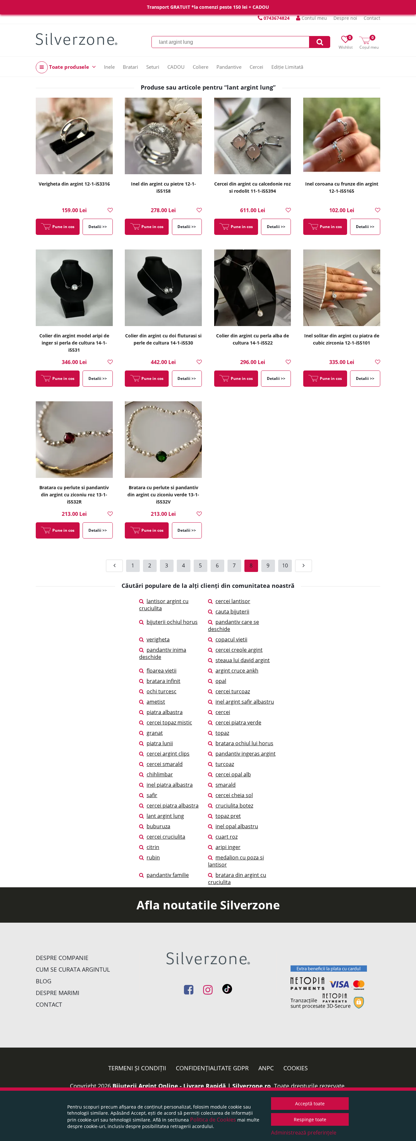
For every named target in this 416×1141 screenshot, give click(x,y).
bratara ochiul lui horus (244, 743)
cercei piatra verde (238, 722)
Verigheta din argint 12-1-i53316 (74, 184)
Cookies (295, 1068)
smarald (225, 784)
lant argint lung (165, 815)
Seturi (152, 67)
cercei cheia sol (234, 795)
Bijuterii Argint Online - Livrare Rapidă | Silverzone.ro (191, 1086)
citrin (153, 847)
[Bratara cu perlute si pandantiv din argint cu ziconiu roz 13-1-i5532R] (74, 440)
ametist (156, 701)
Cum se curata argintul (73, 969)
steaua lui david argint (242, 660)
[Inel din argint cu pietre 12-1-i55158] (163, 137)
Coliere (200, 67)
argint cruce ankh (236, 670)
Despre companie (62, 958)
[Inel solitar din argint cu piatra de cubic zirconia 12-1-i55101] (341, 288)
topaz (222, 732)
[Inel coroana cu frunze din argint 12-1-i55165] (341, 137)
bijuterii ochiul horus (172, 621)
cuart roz (226, 836)
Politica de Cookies (213, 1119)
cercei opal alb (233, 774)
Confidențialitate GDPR (212, 1068)
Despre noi (345, 18)
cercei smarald (165, 764)
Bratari (130, 67)
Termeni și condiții (137, 1068)
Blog (43, 981)
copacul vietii (231, 639)
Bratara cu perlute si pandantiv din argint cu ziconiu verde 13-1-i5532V (163, 494)
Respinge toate (310, 1119)
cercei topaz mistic (169, 722)
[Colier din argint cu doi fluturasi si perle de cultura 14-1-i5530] (163, 288)
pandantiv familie (168, 875)
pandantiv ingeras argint (245, 753)
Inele (109, 67)
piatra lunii (160, 743)
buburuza (158, 826)
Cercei (256, 67)
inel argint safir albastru (244, 701)
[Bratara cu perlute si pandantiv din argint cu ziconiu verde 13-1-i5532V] (163, 440)
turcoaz (224, 764)
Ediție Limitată (287, 67)
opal (220, 681)
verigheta (158, 639)
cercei (222, 712)
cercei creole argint (239, 649)
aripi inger (227, 847)
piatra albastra (165, 712)
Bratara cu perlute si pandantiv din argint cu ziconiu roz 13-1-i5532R (74, 494)
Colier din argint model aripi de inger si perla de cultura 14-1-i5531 (74, 343)
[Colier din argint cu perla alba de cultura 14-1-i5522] (252, 288)
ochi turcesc (161, 691)
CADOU (176, 67)
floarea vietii (161, 670)
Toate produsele (69, 67)
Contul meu (313, 18)
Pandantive (228, 67)
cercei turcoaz (232, 691)
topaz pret (228, 815)
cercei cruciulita (166, 836)
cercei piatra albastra (173, 805)
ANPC (266, 1068)
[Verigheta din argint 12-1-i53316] (74, 137)
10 (285, 565)
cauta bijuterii (232, 611)
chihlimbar (160, 774)
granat (155, 732)
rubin (153, 857)
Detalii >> (97, 226)
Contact (372, 18)
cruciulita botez (234, 805)
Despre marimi (57, 993)
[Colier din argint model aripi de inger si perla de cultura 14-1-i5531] (74, 288)
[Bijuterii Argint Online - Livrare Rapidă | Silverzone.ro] (76, 39)
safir (152, 795)
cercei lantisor (232, 601)
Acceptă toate (310, 1103)
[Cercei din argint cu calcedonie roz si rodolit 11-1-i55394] (252, 137)
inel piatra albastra (170, 784)
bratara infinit (163, 681)
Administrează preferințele (303, 1132)
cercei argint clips (168, 753)
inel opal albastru (236, 826)
